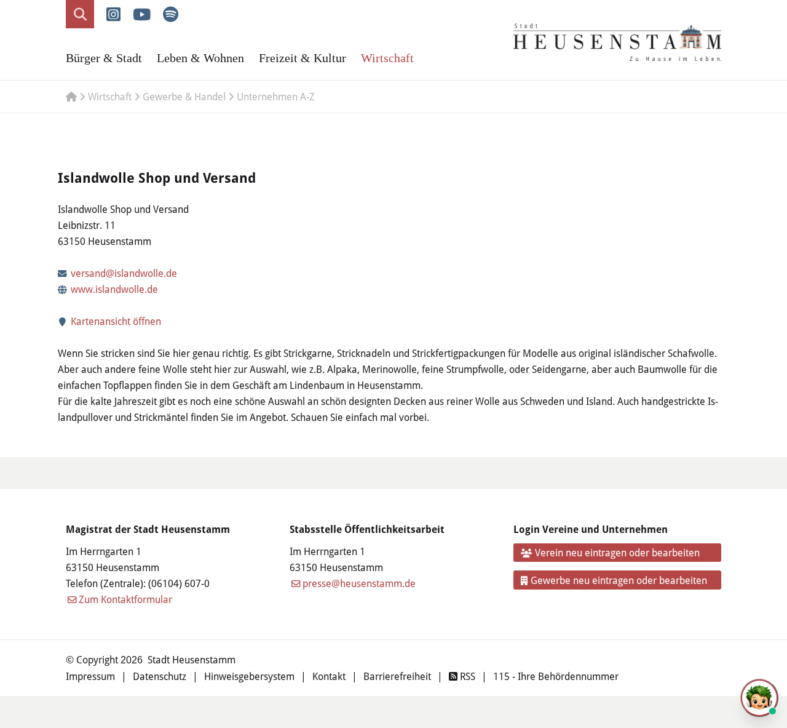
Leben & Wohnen (200, 58)
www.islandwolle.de (114, 288)
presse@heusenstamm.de (359, 583)
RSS (466, 676)
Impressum (90, 676)
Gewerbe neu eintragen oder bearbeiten (619, 580)
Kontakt (329, 676)
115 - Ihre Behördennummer (556, 676)
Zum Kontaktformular (125, 599)
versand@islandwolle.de (124, 272)
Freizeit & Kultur (302, 58)
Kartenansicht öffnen (114, 320)
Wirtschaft (387, 58)
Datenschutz (159, 676)
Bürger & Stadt (104, 58)
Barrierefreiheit (397, 676)
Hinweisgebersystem (249, 676)
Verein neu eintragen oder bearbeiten (617, 552)
